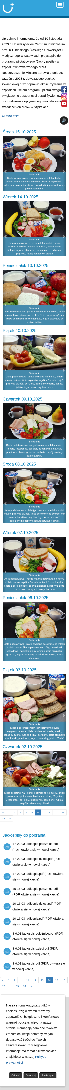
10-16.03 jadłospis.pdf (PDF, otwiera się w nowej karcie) (38, 921)
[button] (4, 163)
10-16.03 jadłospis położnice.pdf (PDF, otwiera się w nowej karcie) (35, 891)
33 (17, 986)
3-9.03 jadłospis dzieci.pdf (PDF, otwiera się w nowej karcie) (35, 951)
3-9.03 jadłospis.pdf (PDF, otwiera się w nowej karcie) (38, 966)
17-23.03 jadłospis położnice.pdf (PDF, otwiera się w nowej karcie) (35, 846)
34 (24, 986)
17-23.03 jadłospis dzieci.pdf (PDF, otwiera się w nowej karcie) (36, 861)
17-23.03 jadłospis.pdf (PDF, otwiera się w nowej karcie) (38, 876)
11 (27, 980)
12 (34, 980)
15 (56, 980)
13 (42, 980)
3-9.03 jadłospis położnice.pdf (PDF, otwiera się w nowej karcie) (37, 936)
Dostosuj (31, 1075)
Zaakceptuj (48, 1075)
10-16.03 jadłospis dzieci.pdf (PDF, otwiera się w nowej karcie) (36, 906)
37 (62, 812)
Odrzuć (16, 1075)
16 (63, 980)
